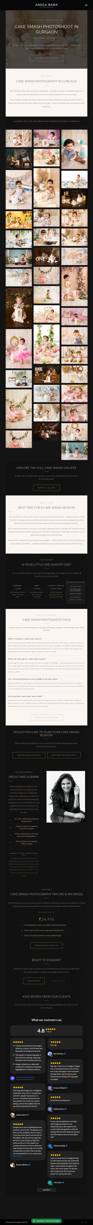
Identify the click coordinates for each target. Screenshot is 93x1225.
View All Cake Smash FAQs (46, 717)
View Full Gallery (46, 487)
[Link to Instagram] (85, 1222)
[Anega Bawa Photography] (46, 5)
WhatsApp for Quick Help (64, 755)
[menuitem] (86, 5)
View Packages (58, 981)
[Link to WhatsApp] (82, 1222)
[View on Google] (50, 1054)
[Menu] (86, 5)
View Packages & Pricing (46, 58)
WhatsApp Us (34, 981)
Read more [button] (17, 1156)
